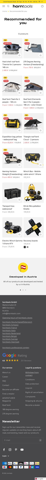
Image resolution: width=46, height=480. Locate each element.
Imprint (28, 388)
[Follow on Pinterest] (16, 449)
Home (4, 11)
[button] (40, 479)
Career (5, 377)
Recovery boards (30, 241)
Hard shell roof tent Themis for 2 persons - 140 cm (12, 64)
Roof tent (6, 405)
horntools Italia (8, 331)
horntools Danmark (10, 342)
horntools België (9, 336)
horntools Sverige (10, 339)
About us (6, 372)
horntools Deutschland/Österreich (17, 322)
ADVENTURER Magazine (8, 399)
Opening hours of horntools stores (17, 318)
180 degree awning (10, 409)
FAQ (4, 381)
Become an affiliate (10, 389)
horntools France (9, 328)
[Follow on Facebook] (4, 449)
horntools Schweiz (10, 325)
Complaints (30, 397)
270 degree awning (10, 414)
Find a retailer (8, 394)
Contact (5, 385)
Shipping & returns (33, 401)
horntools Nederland (11, 333)
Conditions (30, 380)
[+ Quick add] (19, 55)
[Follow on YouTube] (22, 449)
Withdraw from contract (32, 373)
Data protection (32, 384)
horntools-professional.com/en (15, 348)
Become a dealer (32, 405)
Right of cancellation (34, 392)
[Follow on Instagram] (10, 449)
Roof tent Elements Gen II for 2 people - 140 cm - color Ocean (32, 102)
